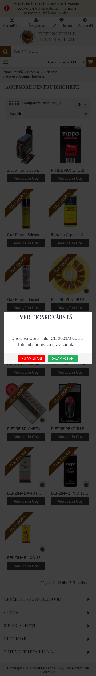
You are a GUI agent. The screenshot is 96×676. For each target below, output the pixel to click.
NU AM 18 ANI (31, 358)
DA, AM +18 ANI (62, 358)
